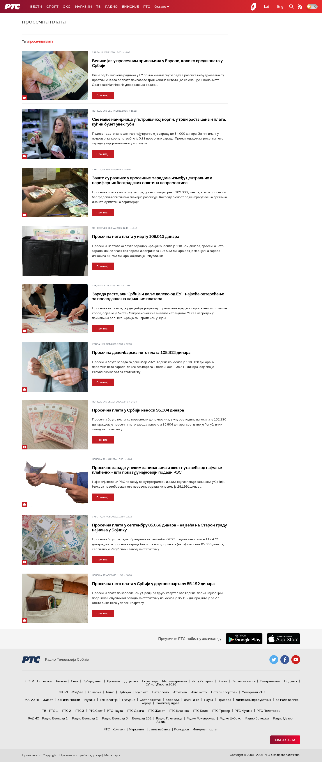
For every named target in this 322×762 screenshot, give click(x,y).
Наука (208, 700)
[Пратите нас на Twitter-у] (273, 659)
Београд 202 (142, 718)
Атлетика (180, 692)
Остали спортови (224, 692)
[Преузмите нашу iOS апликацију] (283, 638)
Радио (111, 6)
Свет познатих (150, 700)
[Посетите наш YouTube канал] (295, 659)
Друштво (131, 681)
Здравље (173, 700)
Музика (89, 700)
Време (222, 681)
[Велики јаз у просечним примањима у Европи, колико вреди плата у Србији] (55, 75)
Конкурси (181, 729)
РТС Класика (179, 711)
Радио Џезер (283, 718)
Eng (280, 6)
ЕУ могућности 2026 (161, 684)
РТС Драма (135, 711)
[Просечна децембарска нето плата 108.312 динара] (55, 367)
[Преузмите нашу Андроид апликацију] (244, 638)
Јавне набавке (159, 729)
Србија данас (92, 681)
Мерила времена (174, 681)
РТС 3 (79, 711)
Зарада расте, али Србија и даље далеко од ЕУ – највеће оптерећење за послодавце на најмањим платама (158, 296)
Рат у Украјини (202, 681)
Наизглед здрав (167, 703)
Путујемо (128, 700)
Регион (61, 681)
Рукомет (141, 692)
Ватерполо (160, 692)
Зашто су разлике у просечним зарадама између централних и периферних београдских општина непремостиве (152, 180)
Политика (44, 681)
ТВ (98, 6)
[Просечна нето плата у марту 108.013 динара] (55, 251)
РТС (146, 6)
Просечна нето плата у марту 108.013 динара (135, 236)
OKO (67, 6)
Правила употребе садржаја (80, 755)
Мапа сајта (285, 740)
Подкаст (290, 681)
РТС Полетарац (268, 711)
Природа (224, 700)
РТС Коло (200, 711)
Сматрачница (270, 681)
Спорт (52, 6)
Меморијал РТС (253, 692)
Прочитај (102, 95)
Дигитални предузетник (253, 700)
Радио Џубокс (230, 718)
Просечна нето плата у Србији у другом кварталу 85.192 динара (153, 583)
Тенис (110, 692)
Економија (150, 681)
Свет (74, 681)
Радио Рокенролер (201, 718)
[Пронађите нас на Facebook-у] (284, 659)
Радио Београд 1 (55, 718)
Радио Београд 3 (115, 718)
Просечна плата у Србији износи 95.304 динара (138, 410)
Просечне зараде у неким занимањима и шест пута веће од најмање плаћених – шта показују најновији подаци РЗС (157, 470)
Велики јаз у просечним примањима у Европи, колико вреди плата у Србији (157, 63)
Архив (161, 722)
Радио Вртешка (257, 718)
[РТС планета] (254, 6)
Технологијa (109, 700)
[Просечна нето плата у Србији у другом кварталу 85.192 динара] (55, 598)
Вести (36, 6)
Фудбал (77, 692)
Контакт (119, 729)
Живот (48, 700)
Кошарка (94, 692)
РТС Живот (156, 711)
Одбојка (125, 692)
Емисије (130, 6)
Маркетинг (137, 729)
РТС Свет (95, 711)
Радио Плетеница (169, 718)
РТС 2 (66, 711)
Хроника (113, 681)
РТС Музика (243, 711)
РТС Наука (115, 711)
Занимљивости (68, 700)
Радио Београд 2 (85, 718)
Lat (266, 6)
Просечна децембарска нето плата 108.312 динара (141, 352)
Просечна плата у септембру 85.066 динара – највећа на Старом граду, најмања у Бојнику (159, 527)
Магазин (83, 6)
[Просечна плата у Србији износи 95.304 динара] (55, 425)
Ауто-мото (199, 692)
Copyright (50, 755)
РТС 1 (53, 711)
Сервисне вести (243, 681)
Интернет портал (205, 729)
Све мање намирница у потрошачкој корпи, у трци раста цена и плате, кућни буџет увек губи (159, 122)
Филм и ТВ (192, 700)
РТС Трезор (221, 711)
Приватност (31, 755)
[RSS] (300, 6)
